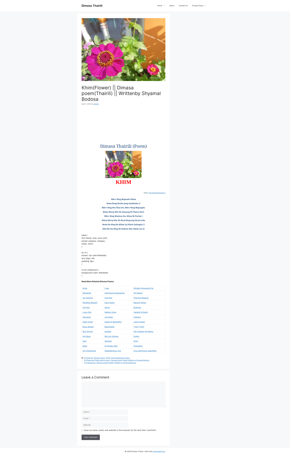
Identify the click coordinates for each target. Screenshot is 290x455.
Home (159, 6)
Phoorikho (138, 346)
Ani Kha (86, 307)
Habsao (137, 317)
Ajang (107, 307)
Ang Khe (108, 298)
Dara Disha (110, 303)
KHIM (108, 358)
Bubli (85, 346)
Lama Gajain (139, 322)
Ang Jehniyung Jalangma (145, 351)
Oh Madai (138, 293)
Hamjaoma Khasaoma (115, 293)
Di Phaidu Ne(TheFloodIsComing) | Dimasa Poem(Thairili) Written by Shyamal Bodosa (116, 360)
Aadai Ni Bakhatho (113, 322)
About (171, 6)
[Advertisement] (123, 125)
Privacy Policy (197, 6)
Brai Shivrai (88, 331)
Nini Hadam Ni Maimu (143, 331)
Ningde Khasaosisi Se (143, 288)
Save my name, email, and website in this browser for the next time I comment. (120, 430)
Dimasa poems (99, 358)
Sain (85, 341)
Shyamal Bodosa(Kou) (157, 193)
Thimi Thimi (139, 327)
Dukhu (136, 336)
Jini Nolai (109, 317)
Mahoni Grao (110, 312)
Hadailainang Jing (113, 351)
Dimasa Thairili (92, 5)
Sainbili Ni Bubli (141, 312)
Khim (136, 341)
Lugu (107, 288)
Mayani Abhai (140, 303)
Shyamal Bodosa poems (120, 358)
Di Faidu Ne (88, 358)
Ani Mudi (87, 336)
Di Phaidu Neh (111, 346)
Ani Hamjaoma (89, 351)
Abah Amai (88, 322)
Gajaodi (108, 341)
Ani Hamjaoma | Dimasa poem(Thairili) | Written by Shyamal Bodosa (110, 363)
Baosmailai (109, 327)
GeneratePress (159, 451)
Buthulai (137, 307)
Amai (85, 288)
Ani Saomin (88, 298)
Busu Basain (88, 327)
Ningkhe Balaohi (90, 303)
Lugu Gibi (87, 312)
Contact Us (183, 6)
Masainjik (87, 293)
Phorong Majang (141, 298)
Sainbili (108, 331)
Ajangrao (87, 317)
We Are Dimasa (111, 336)
